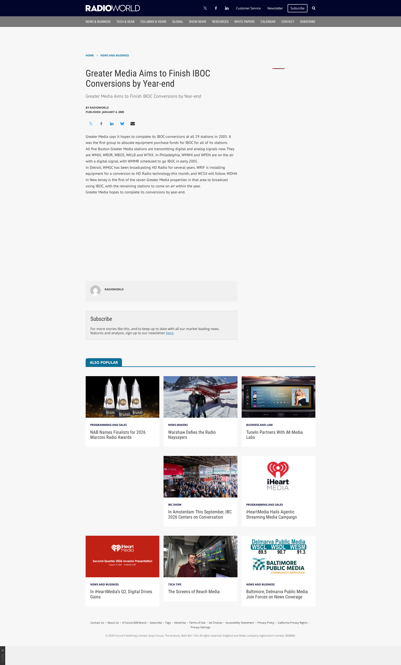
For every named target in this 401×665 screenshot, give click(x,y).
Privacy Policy (266, 622)
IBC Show (174, 504)
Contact (287, 22)
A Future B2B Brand (134, 622)
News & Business (98, 22)
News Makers (178, 425)
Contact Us (97, 622)
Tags (168, 622)
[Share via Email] (132, 123)
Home (90, 55)
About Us (113, 622)
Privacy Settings (200, 627)
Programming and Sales (108, 425)
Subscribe (298, 8)
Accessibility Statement (240, 622)
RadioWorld (99, 107)
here (169, 333)
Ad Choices (215, 622)
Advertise (180, 622)
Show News (197, 22)
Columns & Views (153, 22)
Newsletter (275, 8)
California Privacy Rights (292, 622)
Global (177, 22)
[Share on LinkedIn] (112, 123)
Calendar (268, 22)
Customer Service (248, 8)
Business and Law (259, 425)
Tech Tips (174, 584)
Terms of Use (197, 622)
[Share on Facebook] (101, 123)
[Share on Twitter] (91, 123)
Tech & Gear (125, 22)
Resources (220, 22)
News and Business (114, 55)
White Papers (244, 22)
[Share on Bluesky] (122, 123)
